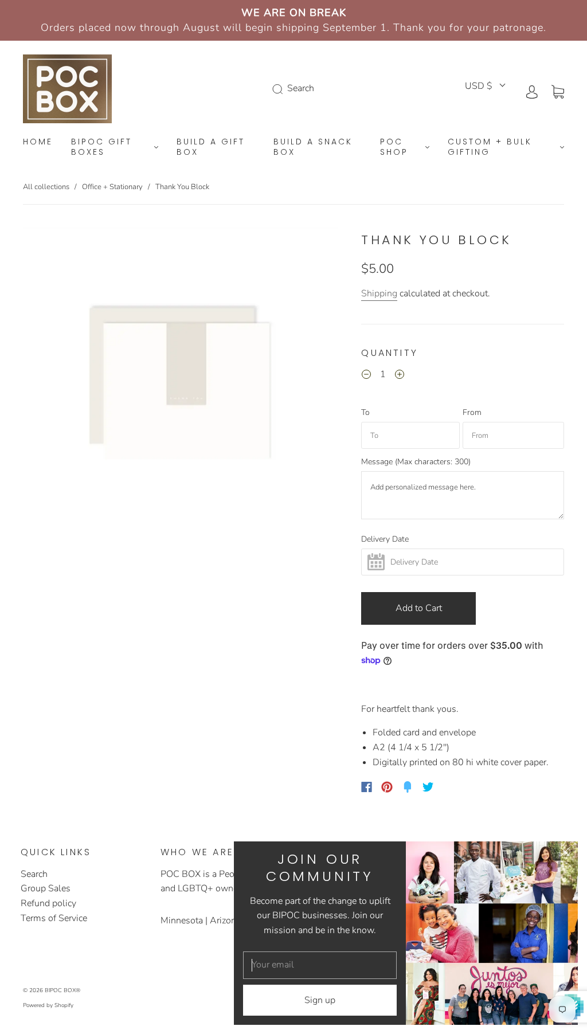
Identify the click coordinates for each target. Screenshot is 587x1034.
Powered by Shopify (48, 1005)
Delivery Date (385, 539)
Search (34, 874)
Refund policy (48, 903)
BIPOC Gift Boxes (101, 147)
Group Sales (46, 888)
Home (38, 142)
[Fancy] (407, 787)
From (472, 412)
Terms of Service (54, 918)
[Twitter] (428, 787)
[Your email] (320, 965)
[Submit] (279, 88)
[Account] (532, 91)
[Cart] (557, 91)
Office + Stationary (112, 187)
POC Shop (394, 147)
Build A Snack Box (313, 147)
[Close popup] (565, 854)
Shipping (379, 293)
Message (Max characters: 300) (416, 462)
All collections (46, 187)
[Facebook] (367, 787)
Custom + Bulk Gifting (490, 147)
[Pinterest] (387, 787)
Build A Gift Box (211, 147)
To (365, 412)
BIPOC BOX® (62, 990)
